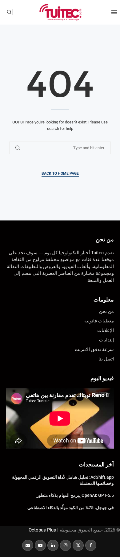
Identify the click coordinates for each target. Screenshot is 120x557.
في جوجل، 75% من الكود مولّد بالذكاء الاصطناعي (70, 507)
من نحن (105, 239)
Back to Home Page (60, 173)
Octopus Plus (42, 530)
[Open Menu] (114, 12)
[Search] (9, 12)
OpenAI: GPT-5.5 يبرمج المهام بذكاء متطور (75, 495)
